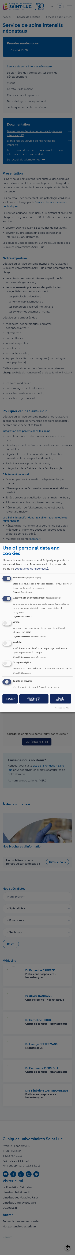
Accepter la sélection (33, 698)
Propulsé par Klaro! (62, 707)
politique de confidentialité (31, 568)
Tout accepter (60, 698)
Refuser (10, 698)
